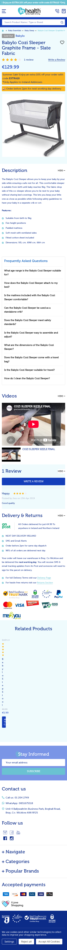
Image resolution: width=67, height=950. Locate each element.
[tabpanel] (1, 683)
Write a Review (56, 59)
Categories (17, 861)
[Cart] (63, 11)
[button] (33, 904)
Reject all (26, 941)
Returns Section (45, 582)
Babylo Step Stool (2, 682)
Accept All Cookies (49, 941)
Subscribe (33, 771)
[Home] (3, 30)
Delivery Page (44, 577)
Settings (9, 941)
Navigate (15, 852)
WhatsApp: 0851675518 (19, 803)
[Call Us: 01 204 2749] (57, 11)
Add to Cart (5, 722)
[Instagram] (5, 832)
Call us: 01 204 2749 (17, 797)
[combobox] (33, 22)
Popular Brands (22, 871)
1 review (29, 59)
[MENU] (4, 11)
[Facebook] (11, 832)
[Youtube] (18, 832)
